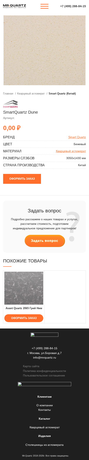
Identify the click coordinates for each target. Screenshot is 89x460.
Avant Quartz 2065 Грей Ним (24, 308)
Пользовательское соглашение (44, 375)
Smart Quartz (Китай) (62, 93)
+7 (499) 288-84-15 (73, 6)
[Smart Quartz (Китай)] (10, 104)
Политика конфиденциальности (44, 371)
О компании (44, 405)
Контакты (44, 409)
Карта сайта (31, 366)
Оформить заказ (22, 178)
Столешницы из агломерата (44, 444)
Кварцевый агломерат (31, 93)
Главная (8, 93)
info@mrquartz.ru (44, 357)
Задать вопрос (44, 240)
